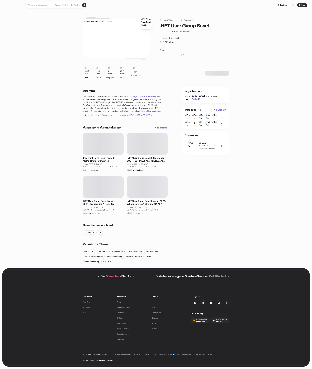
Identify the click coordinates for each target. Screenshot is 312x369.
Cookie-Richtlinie (184, 354)
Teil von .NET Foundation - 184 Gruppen (175, 20)
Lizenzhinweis (199, 354)
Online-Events (123, 323)
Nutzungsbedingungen (122, 354)
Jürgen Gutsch (139, 96)
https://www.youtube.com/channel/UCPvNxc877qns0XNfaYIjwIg (125, 115)
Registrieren (88, 302)
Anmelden (87, 307)
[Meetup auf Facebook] (195, 303)
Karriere (155, 318)
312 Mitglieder (169, 42)
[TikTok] (226, 303)
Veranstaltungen (123, 307)
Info (153, 302)
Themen (120, 313)
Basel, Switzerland (171, 38)
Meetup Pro (156, 313)
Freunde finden (123, 334)
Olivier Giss (151, 96)
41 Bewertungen (184, 32)
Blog (153, 307)
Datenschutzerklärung (143, 354)
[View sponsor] (222, 146)
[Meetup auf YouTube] (211, 303)
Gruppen (121, 302)
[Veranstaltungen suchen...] (84, 5)
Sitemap (120, 339)
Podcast (155, 329)
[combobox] (67, 5)
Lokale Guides (123, 329)
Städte (120, 318)
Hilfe (84, 313)
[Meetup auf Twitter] (203, 303)
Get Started (217, 276)
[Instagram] (218, 303)
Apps (154, 323)
